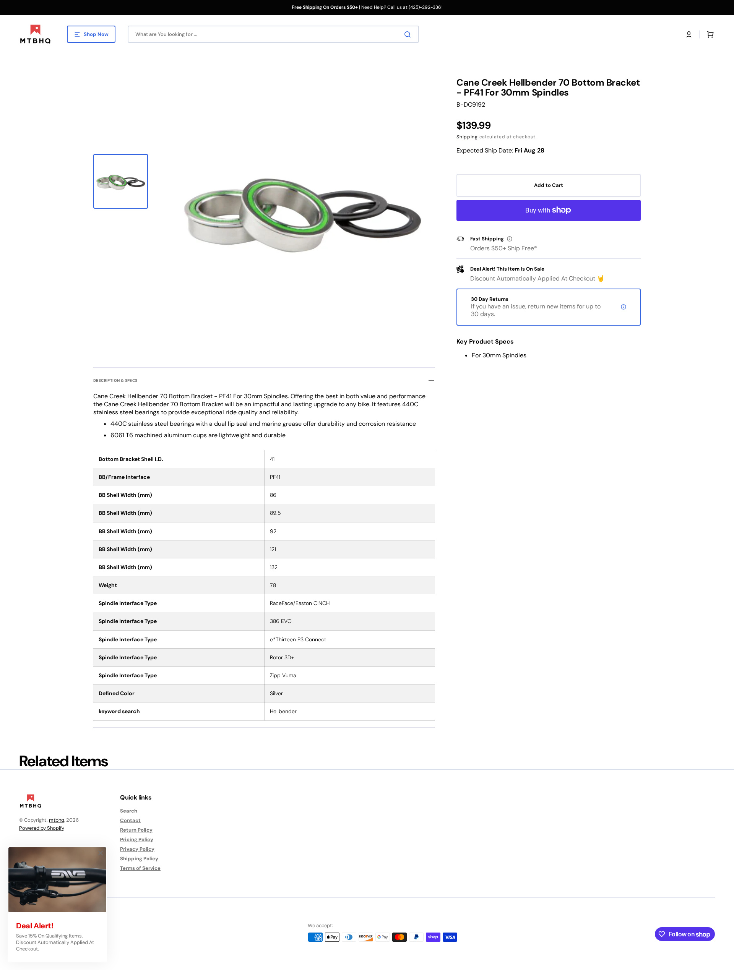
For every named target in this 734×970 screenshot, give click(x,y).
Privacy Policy (137, 849)
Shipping (467, 137)
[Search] (409, 34)
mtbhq (56, 820)
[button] (688, 34)
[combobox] (273, 34)
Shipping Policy (139, 858)
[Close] (100, 853)
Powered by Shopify (41, 828)
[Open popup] (509, 239)
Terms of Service (140, 868)
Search (128, 811)
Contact (130, 820)
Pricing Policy (136, 839)
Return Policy (136, 830)
